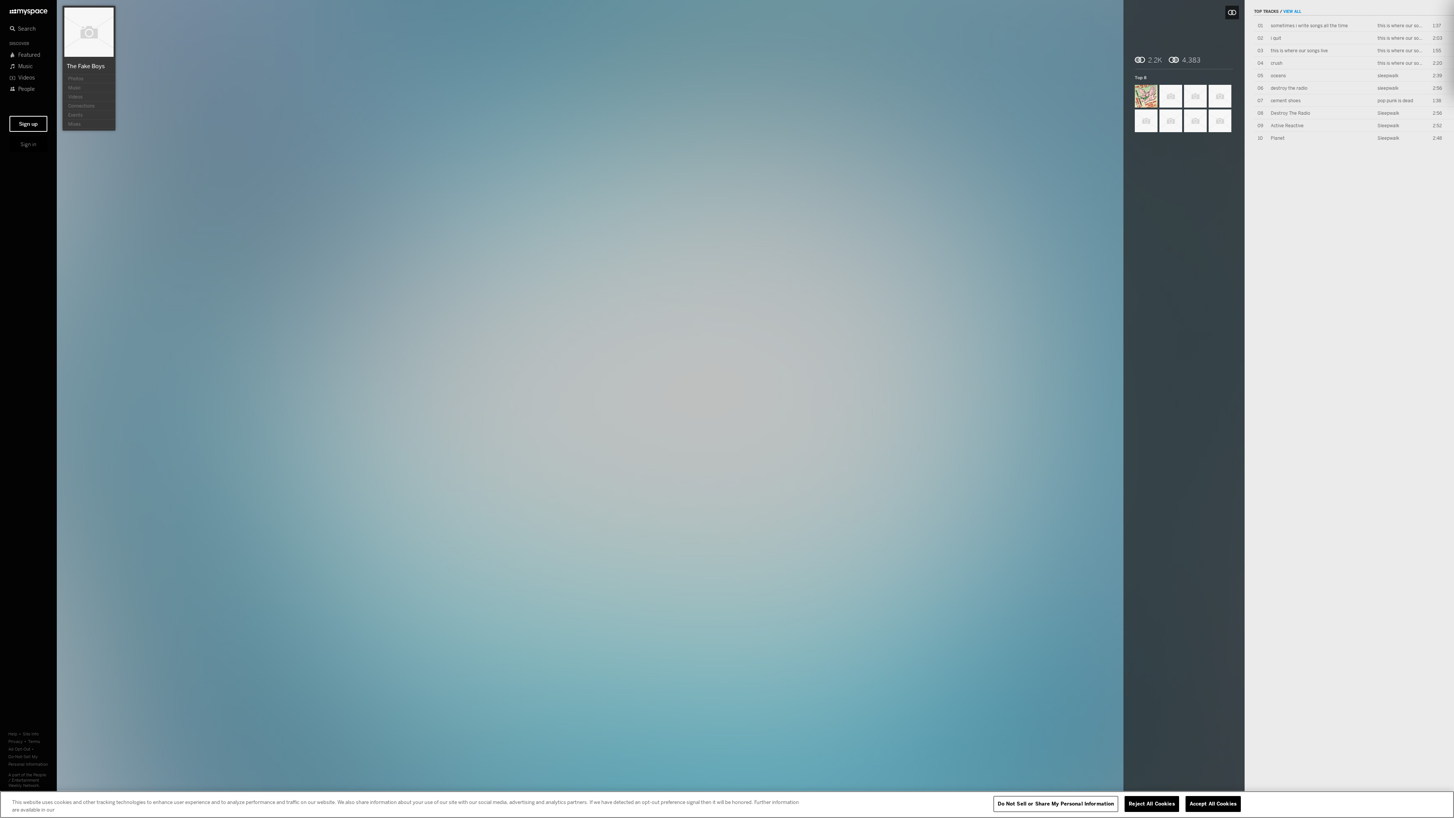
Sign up (28, 123)
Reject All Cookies (1152, 803)
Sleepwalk (1388, 113)
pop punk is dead (1395, 100)
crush (1276, 63)
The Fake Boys (86, 66)
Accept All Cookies (1213, 803)
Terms (34, 741)
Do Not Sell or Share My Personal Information (1056, 803)
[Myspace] (28, 10)
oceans (1278, 75)
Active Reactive (1287, 125)
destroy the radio (1289, 88)
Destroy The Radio (1290, 113)
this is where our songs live (1406, 25)
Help (12, 734)
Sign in (28, 144)
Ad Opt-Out (19, 749)
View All (1292, 11)
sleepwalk (1388, 75)
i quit (1276, 38)
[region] (727, 804)
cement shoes (1286, 100)
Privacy (15, 741)
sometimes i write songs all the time (1309, 25)
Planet (1278, 138)
